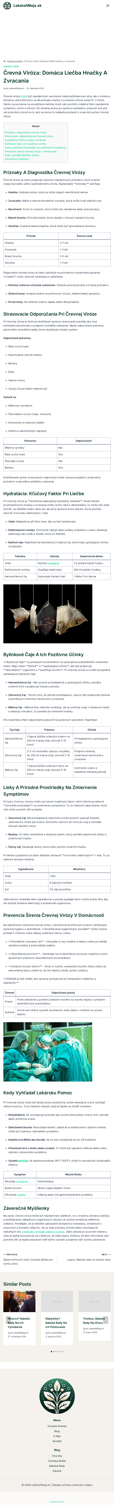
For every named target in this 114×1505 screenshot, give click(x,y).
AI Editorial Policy (57, 1501)
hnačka (21, 1194)
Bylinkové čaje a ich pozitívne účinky (25, 143)
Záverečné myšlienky (17, 158)
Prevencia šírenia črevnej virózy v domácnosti (31, 151)
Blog (57, 1431)
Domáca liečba (11, 66)
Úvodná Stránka (57, 1426)
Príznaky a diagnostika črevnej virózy (26, 132)
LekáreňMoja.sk (16, 88)
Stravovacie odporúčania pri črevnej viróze (29, 136)
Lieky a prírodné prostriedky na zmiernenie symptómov (35, 147)
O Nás (57, 1436)
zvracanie (22, 1181)
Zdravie (57, 1470)
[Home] (4, 61)
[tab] (51, 1351)
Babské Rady (57, 1465)
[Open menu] (108, 5)
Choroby (57, 1455)
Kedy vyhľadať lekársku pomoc (22, 155)
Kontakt (57, 1441)
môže (24, 96)
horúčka (23, 1160)
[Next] (105, 1320)
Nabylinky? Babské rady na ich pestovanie (56, 1323)
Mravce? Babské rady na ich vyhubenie (19, 1323)
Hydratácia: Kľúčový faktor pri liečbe (25, 140)
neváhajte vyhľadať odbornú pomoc (43, 1231)
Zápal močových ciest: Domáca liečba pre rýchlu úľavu (28, 1259)
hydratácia (53, 563)
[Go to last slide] (8, 1320)
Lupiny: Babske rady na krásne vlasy (89, 1257)
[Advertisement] (57, 32)
